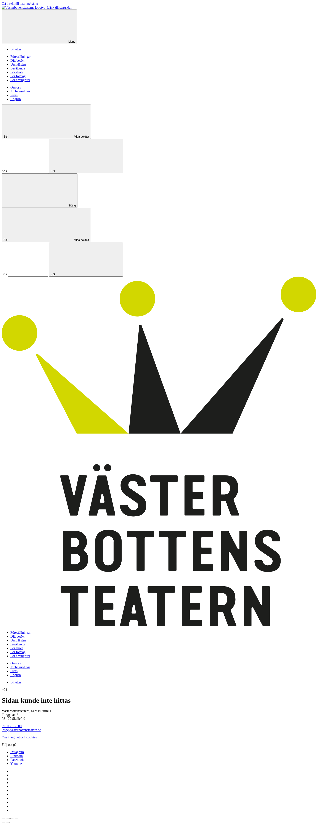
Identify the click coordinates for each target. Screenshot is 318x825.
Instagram (17, 752)
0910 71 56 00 (12, 726)
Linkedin (16, 756)
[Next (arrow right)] (8, 822)
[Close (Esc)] (3, 818)
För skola (16, 72)
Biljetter (15, 49)
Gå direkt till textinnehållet (20, 3)
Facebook (17, 760)
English (15, 99)
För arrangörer (20, 80)
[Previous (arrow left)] (3, 822)
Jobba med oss (20, 91)
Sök (4, 171)
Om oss (15, 87)
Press (14, 95)
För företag (18, 76)
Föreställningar (20, 56)
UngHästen (18, 64)
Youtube (16, 763)
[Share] (8, 818)
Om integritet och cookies (19, 737)
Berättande (17, 68)
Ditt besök (17, 60)
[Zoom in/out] (16, 818)
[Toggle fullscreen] (12, 818)
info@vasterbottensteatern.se (21, 730)
